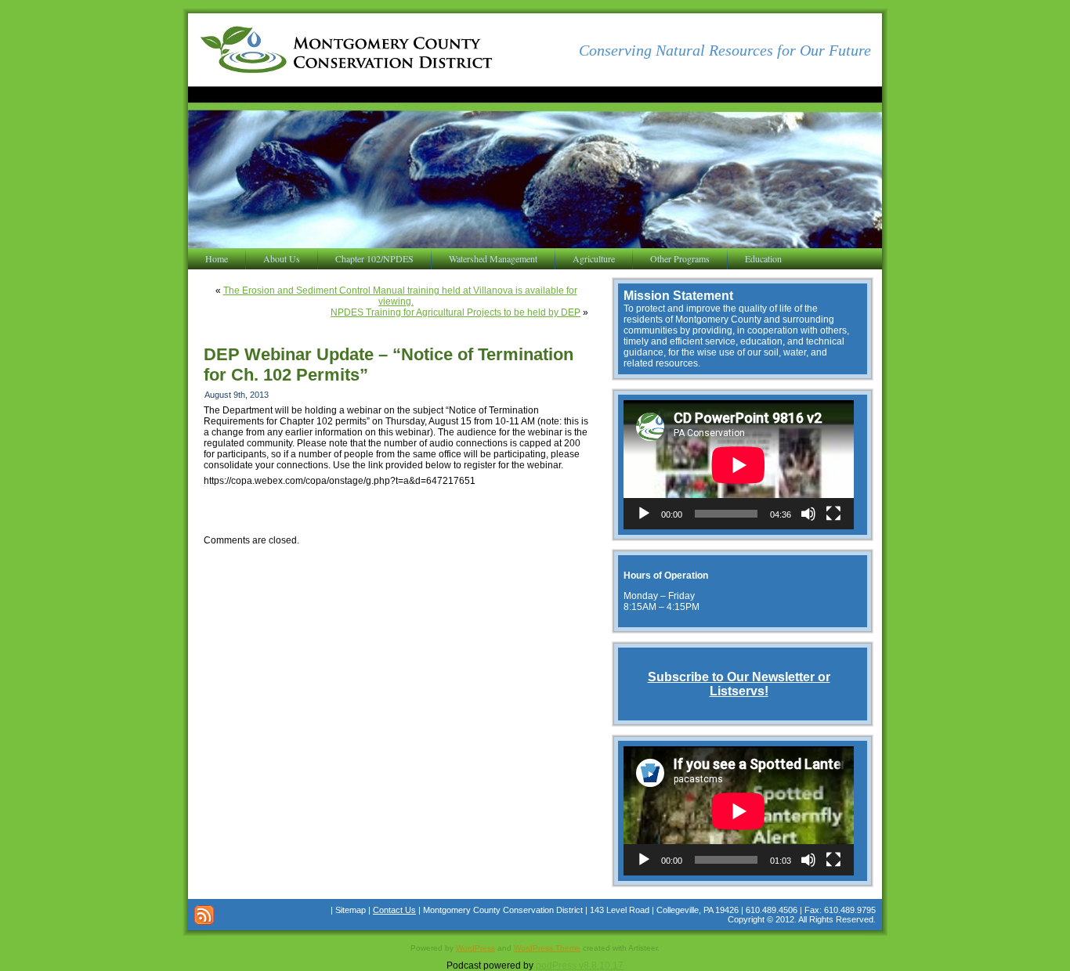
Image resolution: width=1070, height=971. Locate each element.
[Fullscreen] (833, 514)
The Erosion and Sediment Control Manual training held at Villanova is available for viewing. (400, 296)
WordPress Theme (547, 948)
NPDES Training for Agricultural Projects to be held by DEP (455, 312)
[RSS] (204, 915)
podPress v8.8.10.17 (580, 965)
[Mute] (808, 514)
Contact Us (394, 910)
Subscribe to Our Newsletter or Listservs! (739, 684)
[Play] (644, 514)
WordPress (475, 948)
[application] (739, 464)
